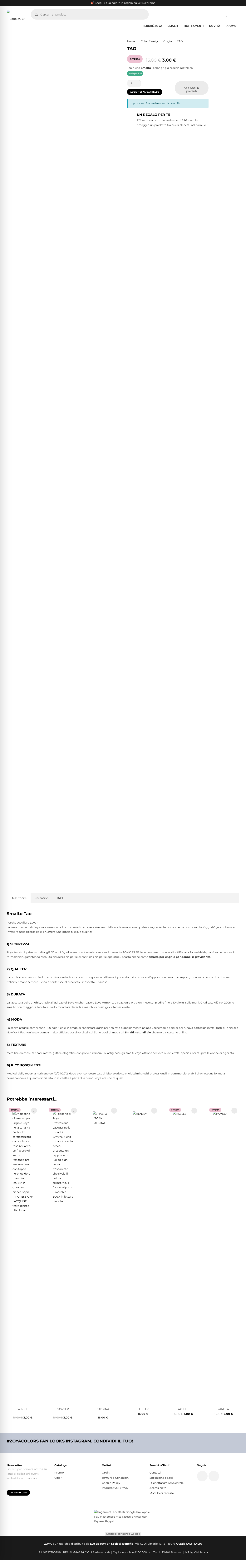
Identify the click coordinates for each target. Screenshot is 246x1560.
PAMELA (223, 1409)
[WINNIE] (22, 1255)
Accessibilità (158, 1488)
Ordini (106, 1472)
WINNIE (22, 1409)
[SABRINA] (103, 1255)
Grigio (167, 41)
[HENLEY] (143, 1255)
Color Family (149, 41)
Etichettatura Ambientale (167, 1483)
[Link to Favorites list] (227, 14)
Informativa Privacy (115, 1488)
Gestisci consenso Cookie (123, 1533)
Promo (59, 1472)
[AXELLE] (183, 1255)
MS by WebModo (196, 1552)
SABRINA (103, 1409)
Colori (58, 1477)
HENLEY (143, 1409)
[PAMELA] (223, 1255)
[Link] (217, 14)
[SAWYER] (63, 1255)
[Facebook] (202, 1476)
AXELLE (183, 1409)
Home (131, 41)
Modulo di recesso (162, 1493)
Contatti (155, 1472)
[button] (180, 26)
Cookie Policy (111, 1483)
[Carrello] (235, 14)
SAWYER (63, 1409)
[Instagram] (214, 1476)
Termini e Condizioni (115, 1477)
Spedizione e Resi (161, 1477)
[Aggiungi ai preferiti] (34, 1111)
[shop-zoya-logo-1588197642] (16, 14)
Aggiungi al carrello (144, 92)
